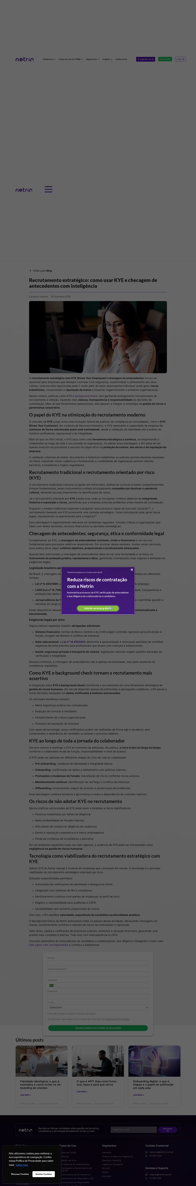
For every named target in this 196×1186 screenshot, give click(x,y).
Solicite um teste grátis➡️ (98, 608)
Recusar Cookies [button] (20, 1174)
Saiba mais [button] (22, 1165)
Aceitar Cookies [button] (43, 1174)
